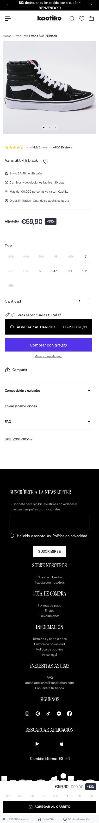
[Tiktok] (48, 713)
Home (7, 36)
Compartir (19, 370)
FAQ (8, 421)
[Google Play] (37, 743)
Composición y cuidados (22, 390)
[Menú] (7, 19)
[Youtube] (59, 713)
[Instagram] (27, 713)
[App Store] (61, 743)
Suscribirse (49, 551)
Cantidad (13, 301)
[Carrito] (91, 18)
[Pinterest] (37, 713)
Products (21, 36)
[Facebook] (69, 713)
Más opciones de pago (48, 356)
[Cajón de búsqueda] (72, 18)
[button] (46, 162)
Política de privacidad (69, 536)
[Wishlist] (82, 18)
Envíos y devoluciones (21, 406)
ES (61, 758)
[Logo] (49, 18)
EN (67, 758)
